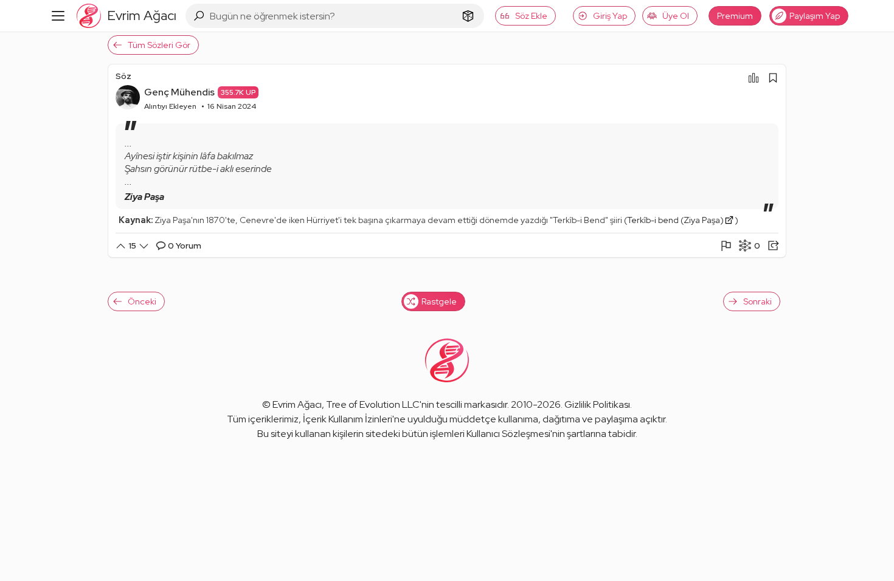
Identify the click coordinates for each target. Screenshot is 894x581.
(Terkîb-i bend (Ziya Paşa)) (681, 220)
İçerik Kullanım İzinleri (347, 419)
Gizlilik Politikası (597, 404)
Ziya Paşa (144, 197)
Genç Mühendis (179, 92)
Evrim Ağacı (297, 404)
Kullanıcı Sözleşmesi (508, 433)
